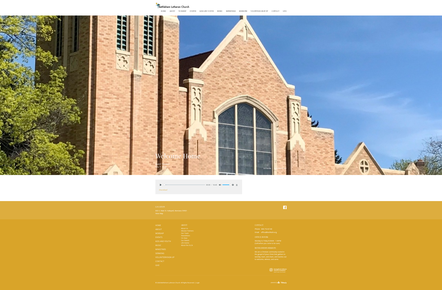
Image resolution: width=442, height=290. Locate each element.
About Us (184, 228)
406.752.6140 (266, 229)
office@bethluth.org (269, 232)
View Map (159, 213)
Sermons (243, 11)
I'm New (184, 238)
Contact (275, 11)
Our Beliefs (185, 240)
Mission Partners (187, 231)
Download (163, 190)
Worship (182, 11)
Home (163, 11)
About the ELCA (187, 245)
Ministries (231, 11)
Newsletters (185, 236)
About (172, 11)
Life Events (185, 243)
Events (193, 11)
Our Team (185, 233)
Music (220, 11)
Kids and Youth (207, 11)
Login (198, 283)
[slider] (184, 185)
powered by (277, 284)
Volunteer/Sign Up (259, 11)
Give (285, 11)
